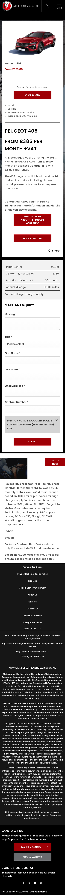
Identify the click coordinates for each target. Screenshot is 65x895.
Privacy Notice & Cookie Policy (32, 574)
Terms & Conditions (32, 567)
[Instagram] (40, 883)
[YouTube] (35, 883)
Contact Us (32, 608)
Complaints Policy (32, 622)
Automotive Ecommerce (33, 891)
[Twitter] (29, 883)
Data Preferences (33, 615)
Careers (32, 601)
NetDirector (8, 891)
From (8, 69)
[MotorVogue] (26, 6)
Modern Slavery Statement (32, 587)
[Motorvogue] (7, 6)
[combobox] (32, 344)
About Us (32, 594)
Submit (32, 441)
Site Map (32, 581)
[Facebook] (23, 883)
